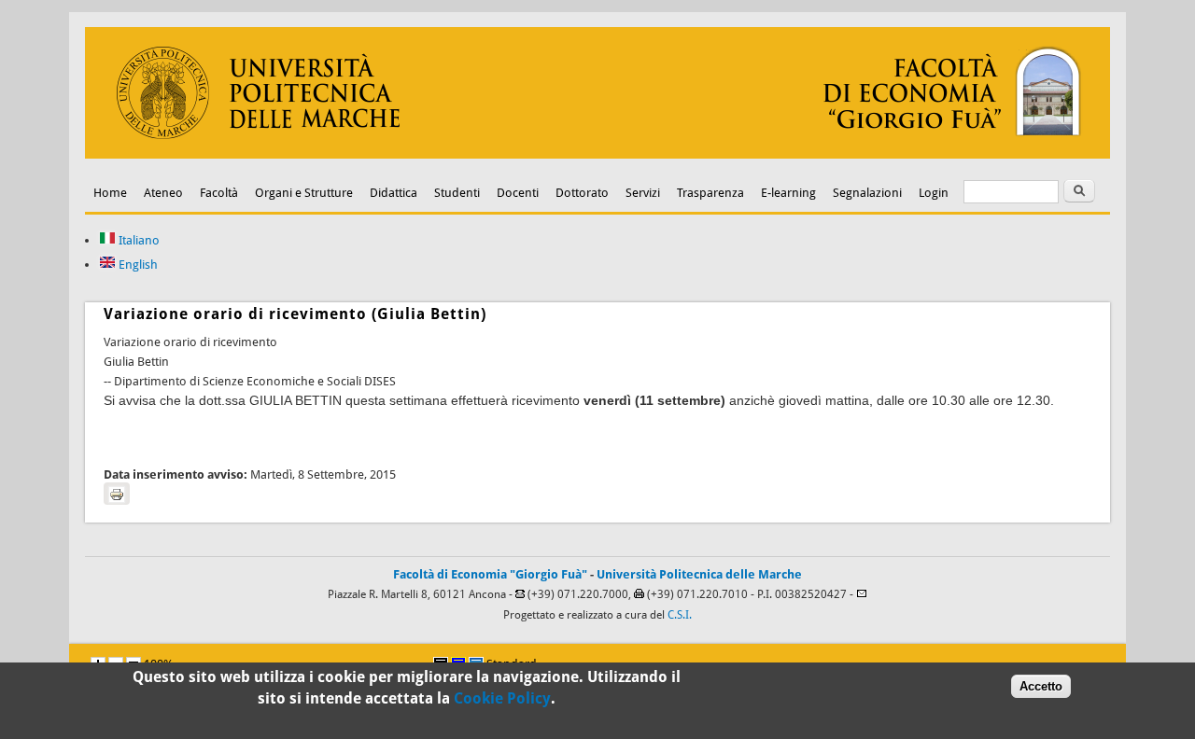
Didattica (393, 193)
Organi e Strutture (304, 193)
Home (110, 193)
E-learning (788, 193)
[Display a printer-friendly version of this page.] (117, 493)
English (137, 265)
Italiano (138, 240)
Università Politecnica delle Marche (699, 574)
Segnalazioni (867, 193)
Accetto (1040, 686)
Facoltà (219, 193)
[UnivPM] (597, 154)
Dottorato (582, 193)
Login (934, 193)
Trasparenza (710, 193)
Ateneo (163, 193)
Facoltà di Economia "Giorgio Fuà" (490, 574)
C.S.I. (680, 614)
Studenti (457, 193)
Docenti (518, 193)
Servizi (643, 193)
